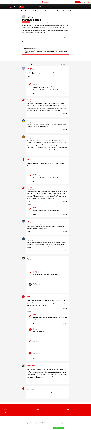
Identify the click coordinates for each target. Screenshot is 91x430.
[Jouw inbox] (84, 2)
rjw (28, 238)
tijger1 (28, 221)
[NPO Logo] (88, 2)
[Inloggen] (86, 2)
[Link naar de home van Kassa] (11, 6)
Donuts (29, 120)
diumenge (29, 68)
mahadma (29, 136)
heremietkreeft (31, 365)
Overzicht (20, 10)
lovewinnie (30, 99)
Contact (70, 10)
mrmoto (35, 82)
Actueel (30, 10)
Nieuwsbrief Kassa (62, 10)
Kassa (15, 6)
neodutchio (30, 187)
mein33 (29, 159)
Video (25, 10)
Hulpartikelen (52, 10)
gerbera (29, 296)
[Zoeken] (82, 2)
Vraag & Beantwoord (40, 10)
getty (28, 258)
